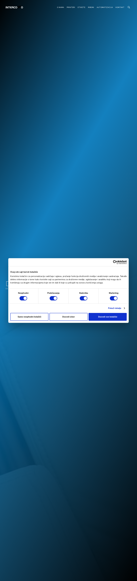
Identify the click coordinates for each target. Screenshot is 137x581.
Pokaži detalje (114, 308)
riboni (91, 7)
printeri (71, 7)
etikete (81, 7)
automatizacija (105, 7)
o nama (60, 7)
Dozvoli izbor (68, 317)
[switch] (53, 298)
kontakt (120, 7)
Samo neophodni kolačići (29, 317)
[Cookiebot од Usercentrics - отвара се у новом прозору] (115, 262)
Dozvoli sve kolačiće (107, 317)
